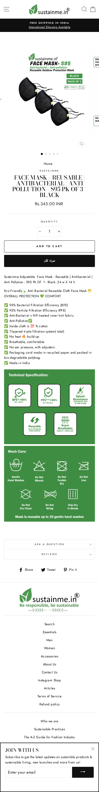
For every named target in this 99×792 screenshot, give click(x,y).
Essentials (49, 632)
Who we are (49, 721)
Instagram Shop (49, 680)
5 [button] (58, 154)
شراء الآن (49, 261)
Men (49, 640)
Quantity (49, 221)
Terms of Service (49, 696)
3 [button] (50, 154)
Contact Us (49, 672)
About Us (49, 664)
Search (49, 624)
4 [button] (54, 154)
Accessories (49, 656)
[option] (49, 25)
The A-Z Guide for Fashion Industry (49, 737)
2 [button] (46, 154)
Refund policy (49, 704)
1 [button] (42, 154)
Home (48, 163)
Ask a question (50, 544)
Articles (49, 688)
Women (49, 648)
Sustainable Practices (49, 729)
